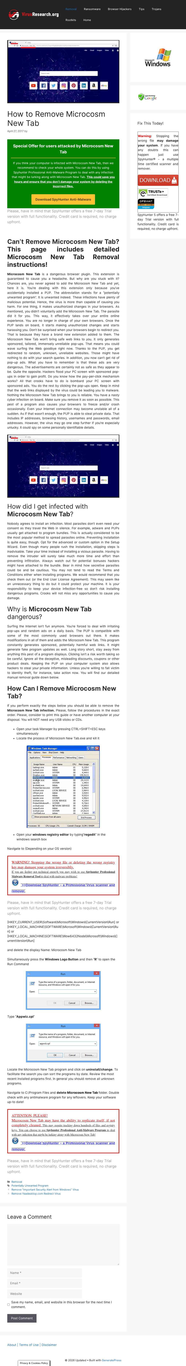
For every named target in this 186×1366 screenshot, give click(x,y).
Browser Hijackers (120, 9)
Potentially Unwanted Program (29, 1185)
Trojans (156, 9)
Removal (71, 9)
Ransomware (92, 9)
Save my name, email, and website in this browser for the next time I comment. (61, 1304)
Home (87, 20)
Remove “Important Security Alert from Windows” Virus (45, 1189)
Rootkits (71, 20)
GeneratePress (111, 1360)
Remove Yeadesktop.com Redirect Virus (36, 1193)
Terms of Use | (30, 1345)
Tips (141, 9)
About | (12, 1345)
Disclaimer (49, 1345)
